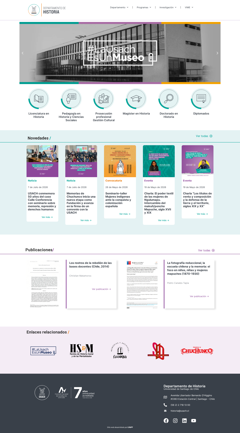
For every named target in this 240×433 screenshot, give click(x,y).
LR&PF (130, 427)
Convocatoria (113, 180)
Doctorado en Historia (169, 115)
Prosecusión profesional (103, 115)
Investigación (166, 7)
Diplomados (201, 113)
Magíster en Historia (136, 113)
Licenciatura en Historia (38, 115)
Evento (148, 180)
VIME (187, 7)
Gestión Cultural (104, 120)
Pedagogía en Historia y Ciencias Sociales (71, 117)
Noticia (32, 180)
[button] (22, 53)
